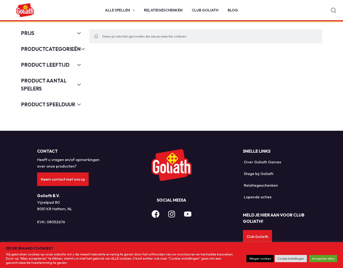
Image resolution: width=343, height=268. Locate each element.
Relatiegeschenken (163, 10)
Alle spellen (117, 10)
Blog (233, 10)
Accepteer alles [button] (323, 258)
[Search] (333, 10)
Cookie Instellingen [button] (291, 258)
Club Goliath (205, 10)
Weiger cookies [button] (260, 258)
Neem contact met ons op (63, 179)
